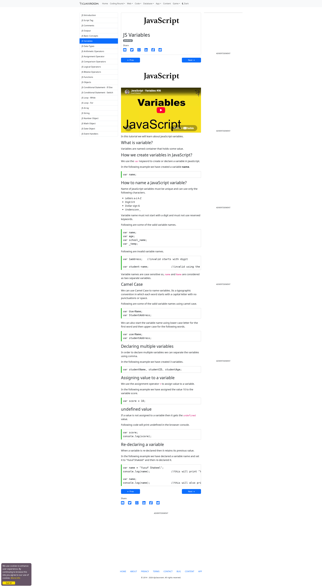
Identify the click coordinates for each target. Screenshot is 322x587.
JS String (86, 113)
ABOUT (133, 571)
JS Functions (87, 77)
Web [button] (129, 3)
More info (15, 578)
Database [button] (147, 3)
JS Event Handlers (90, 133)
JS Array (85, 108)
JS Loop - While (88, 97)
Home (105, 3)
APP (200, 571)
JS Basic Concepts (90, 35)
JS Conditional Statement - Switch (97, 92)
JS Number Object (90, 118)
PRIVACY (145, 571)
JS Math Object (89, 123)
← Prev (130, 60)
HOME (123, 571)
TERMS (156, 571)
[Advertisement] (98, 158)
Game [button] (175, 3)
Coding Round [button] (117, 3)
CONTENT (189, 571)
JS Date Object (88, 128)
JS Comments (88, 25)
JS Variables (87, 41)
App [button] (158, 3)
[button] (185, 3)
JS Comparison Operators (94, 61)
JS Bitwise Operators (91, 72)
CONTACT (168, 571)
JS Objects (86, 82)
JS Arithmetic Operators (93, 51)
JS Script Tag (87, 20)
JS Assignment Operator (93, 56)
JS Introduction (89, 15)
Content (167, 3)
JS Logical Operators (91, 66)
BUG (179, 571)
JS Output (86, 30)
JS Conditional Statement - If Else (97, 87)
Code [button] (137, 3)
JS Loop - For (87, 102)
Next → (191, 60)
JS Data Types (88, 46)
